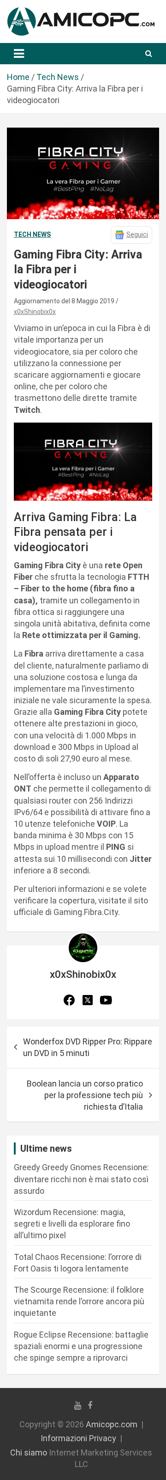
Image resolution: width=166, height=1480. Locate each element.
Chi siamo (28, 1452)
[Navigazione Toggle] (19, 53)
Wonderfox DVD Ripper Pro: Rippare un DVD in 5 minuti (87, 1047)
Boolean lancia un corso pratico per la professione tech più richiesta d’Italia (85, 1095)
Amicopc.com (111, 1424)
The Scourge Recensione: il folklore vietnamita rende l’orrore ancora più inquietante (79, 1301)
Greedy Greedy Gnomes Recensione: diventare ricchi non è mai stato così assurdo (81, 1178)
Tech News (32, 234)
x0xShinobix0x (35, 311)
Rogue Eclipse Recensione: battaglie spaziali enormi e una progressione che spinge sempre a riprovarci (81, 1346)
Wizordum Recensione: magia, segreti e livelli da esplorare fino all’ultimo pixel (72, 1223)
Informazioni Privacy (78, 1438)
